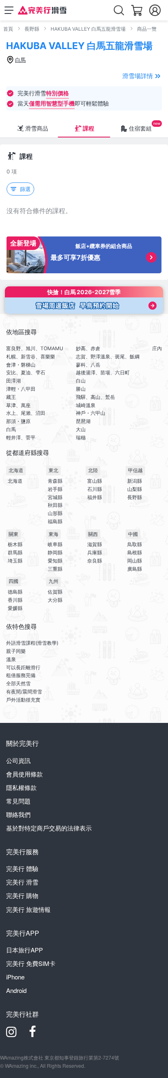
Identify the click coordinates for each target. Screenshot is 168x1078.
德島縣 (15, 592)
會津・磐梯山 (20, 365)
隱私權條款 (21, 787)
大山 (81, 429)
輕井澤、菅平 (20, 437)
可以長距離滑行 (23, 667)
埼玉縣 (15, 561)
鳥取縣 (134, 544)
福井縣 (94, 497)
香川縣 (15, 600)
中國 (133, 534)
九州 (53, 581)
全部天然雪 (18, 683)
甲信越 (135, 470)
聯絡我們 (18, 814)
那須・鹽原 (18, 421)
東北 (53, 470)
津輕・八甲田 (20, 389)
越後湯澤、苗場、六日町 (103, 372)
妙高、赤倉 (88, 348)
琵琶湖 (83, 421)
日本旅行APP (24, 949)
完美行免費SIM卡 (30, 963)
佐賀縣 (55, 592)
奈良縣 (94, 561)
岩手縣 (55, 489)
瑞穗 (81, 437)
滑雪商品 (36, 128)
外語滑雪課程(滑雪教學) (32, 643)
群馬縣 (15, 552)
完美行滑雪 (22, 882)
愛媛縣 (15, 608)
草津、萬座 (18, 405)
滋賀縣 (94, 544)
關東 (13, 534)
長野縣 (31, 29)
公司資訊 (18, 760)
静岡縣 (55, 552)
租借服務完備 (20, 675)
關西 (93, 534)
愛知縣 (55, 561)
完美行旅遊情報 (28, 909)
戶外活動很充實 (23, 700)
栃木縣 (15, 544)
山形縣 (55, 513)
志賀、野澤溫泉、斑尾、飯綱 (107, 356)
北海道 (16, 470)
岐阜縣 (55, 544)
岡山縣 (134, 561)
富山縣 (94, 481)
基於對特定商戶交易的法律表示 (49, 828)
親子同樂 (16, 651)
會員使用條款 (24, 774)
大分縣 (55, 600)
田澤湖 (13, 381)
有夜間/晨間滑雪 (24, 692)
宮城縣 (55, 497)
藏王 (11, 397)
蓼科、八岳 (88, 365)
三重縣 (55, 569)
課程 (88, 128)
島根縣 (134, 552)
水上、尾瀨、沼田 (25, 413)
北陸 (93, 470)
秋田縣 (55, 505)
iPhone (15, 976)
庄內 (157, 348)
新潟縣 (134, 481)
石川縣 (94, 489)
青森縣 (55, 481)
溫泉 (11, 659)
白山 (81, 381)
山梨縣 (134, 489)
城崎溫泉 (85, 405)
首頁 (8, 29)
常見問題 (18, 801)
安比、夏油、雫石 (25, 372)
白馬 (11, 429)
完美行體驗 (22, 868)
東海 (53, 534)
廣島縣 (134, 569)
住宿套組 (140, 128)
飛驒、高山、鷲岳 (95, 397)
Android (16, 990)
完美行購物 (22, 895)
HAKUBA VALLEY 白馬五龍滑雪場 (88, 29)
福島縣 (55, 521)
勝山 (81, 389)
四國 (13, 581)
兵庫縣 (94, 552)
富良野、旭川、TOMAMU (34, 348)
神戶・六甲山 (90, 413)
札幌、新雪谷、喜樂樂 (30, 356)
